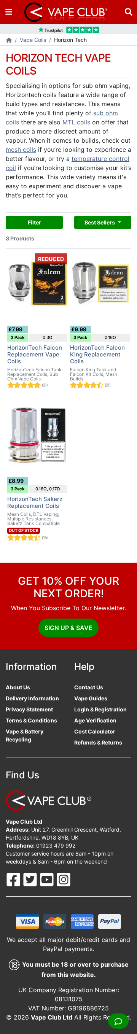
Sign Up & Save (68, 628)
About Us (18, 687)
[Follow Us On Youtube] (47, 878)
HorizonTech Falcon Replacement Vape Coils (34, 354)
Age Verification (95, 720)
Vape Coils (33, 40)
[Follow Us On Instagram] (63, 878)
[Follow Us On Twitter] (30, 878)
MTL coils (76, 122)
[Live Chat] (118, 1021)
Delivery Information (32, 698)
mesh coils (21, 149)
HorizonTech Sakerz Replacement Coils (34, 502)
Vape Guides (90, 698)
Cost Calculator (94, 731)
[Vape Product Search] (128, 12)
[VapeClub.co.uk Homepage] (9, 41)
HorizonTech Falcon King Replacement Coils (97, 354)
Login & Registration (100, 709)
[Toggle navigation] (9, 12)
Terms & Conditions (31, 720)
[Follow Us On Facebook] (14, 878)
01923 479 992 (56, 845)
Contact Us (88, 687)
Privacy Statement (29, 709)
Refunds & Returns (98, 742)
